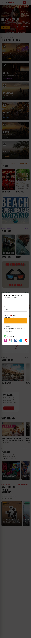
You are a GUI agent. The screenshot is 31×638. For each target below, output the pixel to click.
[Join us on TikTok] (10, 340)
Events (7, 315)
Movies (14, 315)
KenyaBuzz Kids (9, 317)
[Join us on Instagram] (5, 340)
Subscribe (15, 321)
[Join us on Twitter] (20, 340)
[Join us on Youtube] (25, 340)
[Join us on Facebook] (15, 340)
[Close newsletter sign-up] (26, 296)
